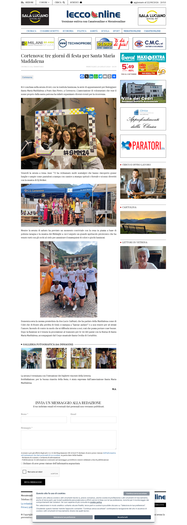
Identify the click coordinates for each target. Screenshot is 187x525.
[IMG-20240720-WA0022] (31, 358)
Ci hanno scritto (49, 31)
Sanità (94, 31)
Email (73, 414)
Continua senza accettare (136, 493)
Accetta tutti (123, 517)
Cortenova (27, 77)
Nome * (24, 414)
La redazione (27, 503)
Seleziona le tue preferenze (64, 517)
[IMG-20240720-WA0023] (56, 358)
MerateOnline (132, 31)
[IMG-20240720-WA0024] (81, 358)
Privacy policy (28, 507)
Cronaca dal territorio (32, 67)
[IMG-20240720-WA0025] (106, 358)
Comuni (43, 2)
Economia (68, 31)
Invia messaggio (33, 482)
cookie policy (96, 502)
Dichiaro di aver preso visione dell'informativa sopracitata (51, 463)
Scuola (105, 31)
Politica (81, 31)
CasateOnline (152, 31)
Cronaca (31, 31)
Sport (116, 31)
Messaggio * (26, 428)
